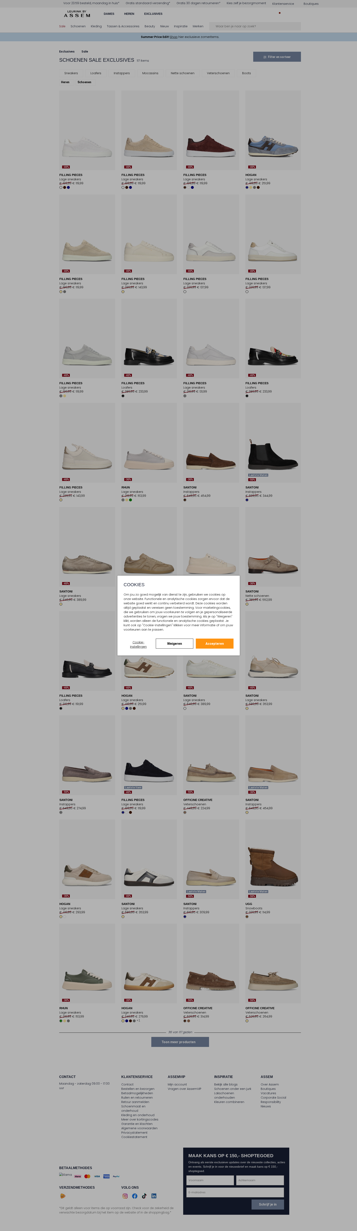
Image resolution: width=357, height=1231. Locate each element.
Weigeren (174, 644)
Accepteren (214, 644)
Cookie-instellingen (138, 644)
